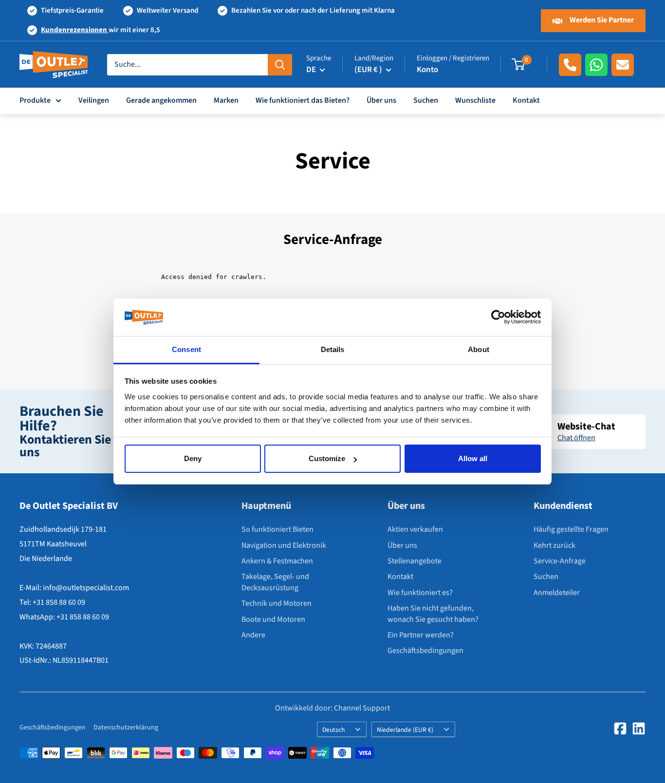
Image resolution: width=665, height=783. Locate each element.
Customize (327, 458)
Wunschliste (475, 100)
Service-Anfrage (560, 561)
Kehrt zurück (554, 545)
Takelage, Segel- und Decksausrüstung (275, 582)
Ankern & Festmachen (277, 561)
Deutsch (333, 729)
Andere (253, 635)
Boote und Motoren (273, 619)
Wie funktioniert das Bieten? (303, 100)
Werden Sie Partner (601, 20)
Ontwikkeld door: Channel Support (332, 708)
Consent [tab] (186, 349)
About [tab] (478, 349)
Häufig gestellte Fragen (571, 529)
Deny (193, 458)
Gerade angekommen (161, 100)
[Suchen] (280, 64)
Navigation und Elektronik (283, 545)
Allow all (472, 458)
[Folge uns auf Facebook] (620, 728)
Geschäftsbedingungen (425, 650)
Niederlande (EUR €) (405, 729)
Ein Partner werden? (421, 635)
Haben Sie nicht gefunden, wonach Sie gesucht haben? (433, 613)
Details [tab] (333, 349)
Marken (226, 100)
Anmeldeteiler (557, 592)
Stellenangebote (415, 561)
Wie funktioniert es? (420, 592)
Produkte (35, 100)
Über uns (381, 100)
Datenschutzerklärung (125, 727)
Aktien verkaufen (415, 529)
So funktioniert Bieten (277, 529)
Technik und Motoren (276, 603)
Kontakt (526, 100)
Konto (427, 69)
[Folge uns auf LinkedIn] (639, 728)
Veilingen (93, 100)
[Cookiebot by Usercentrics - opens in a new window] (498, 317)
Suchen (425, 100)
